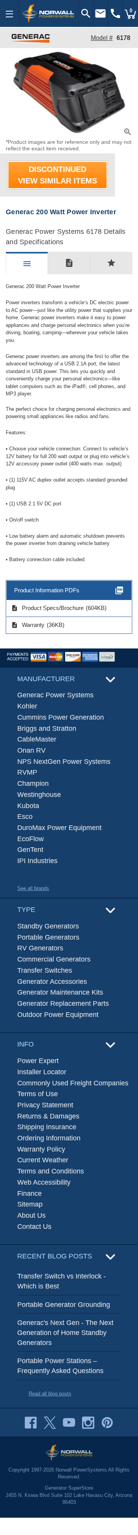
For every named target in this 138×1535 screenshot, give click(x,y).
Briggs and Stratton (46, 728)
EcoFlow (30, 839)
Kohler (27, 706)
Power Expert (38, 1061)
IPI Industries (37, 861)
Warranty (27, 625)
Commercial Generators (53, 959)
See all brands (33, 888)
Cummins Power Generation (60, 717)
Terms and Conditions (50, 1171)
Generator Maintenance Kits (60, 992)
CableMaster (36, 739)
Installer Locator (41, 1072)
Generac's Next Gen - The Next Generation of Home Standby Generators (65, 1332)
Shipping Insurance (46, 1127)
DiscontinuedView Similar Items (57, 175)
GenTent (30, 849)
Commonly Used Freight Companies (72, 1083)
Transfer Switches (44, 970)
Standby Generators (48, 926)
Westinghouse (39, 794)
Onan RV (31, 750)
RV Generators (40, 948)
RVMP (27, 772)
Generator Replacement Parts (63, 1003)
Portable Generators (48, 937)
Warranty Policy (41, 1149)
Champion (33, 783)
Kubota (28, 806)
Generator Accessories (52, 981)
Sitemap (30, 1204)
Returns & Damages (48, 1116)
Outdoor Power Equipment (58, 1014)
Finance (29, 1193)
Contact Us (34, 1226)
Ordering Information (48, 1138)
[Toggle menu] (9, 13)
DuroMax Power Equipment (59, 828)
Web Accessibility (44, 1182)
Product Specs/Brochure (47, 608)
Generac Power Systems (55, 695)
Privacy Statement (45, 1105)
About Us (31, 1215)
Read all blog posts (50, 1394)
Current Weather (42, 1160)
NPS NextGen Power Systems (63, 761)
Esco (25, 816)
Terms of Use (37, 1094)
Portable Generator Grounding (63, 1304)
